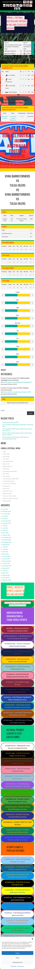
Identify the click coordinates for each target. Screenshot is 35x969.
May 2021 (5, 530)
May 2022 (5, 518)
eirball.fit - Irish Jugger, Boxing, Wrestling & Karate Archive (17, 906)
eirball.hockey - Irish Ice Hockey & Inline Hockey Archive (17, 644)
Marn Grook (6, 488)
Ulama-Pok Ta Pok (7, 491)
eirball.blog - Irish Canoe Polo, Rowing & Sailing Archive (17, 875)
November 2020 (6, 540)
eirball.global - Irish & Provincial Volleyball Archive (17, 667)
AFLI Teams (6, 473)
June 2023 (5, 509)
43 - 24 (22, 116)
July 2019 (4, 570)
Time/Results (22, 113)
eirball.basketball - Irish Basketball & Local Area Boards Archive (18, 637)
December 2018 (6, 580)
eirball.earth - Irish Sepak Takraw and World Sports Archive (17, 713)
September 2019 (6, 566)
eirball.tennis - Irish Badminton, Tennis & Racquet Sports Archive (17, 785)
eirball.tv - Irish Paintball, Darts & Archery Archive (17, 929)
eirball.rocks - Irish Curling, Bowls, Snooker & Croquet (17, 860)
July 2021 (4, 525)
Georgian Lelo (6, 486)
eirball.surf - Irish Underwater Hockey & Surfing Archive (17, 921)
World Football (7, 501)
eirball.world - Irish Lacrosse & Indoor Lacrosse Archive (17, 660)
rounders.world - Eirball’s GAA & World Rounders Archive (17, 808)
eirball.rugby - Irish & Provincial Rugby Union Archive (17, 754)
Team (6, 71)
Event (13, 113)
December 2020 (6, 537)
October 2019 (6, 563)
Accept (17, 953)
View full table (30, 95)
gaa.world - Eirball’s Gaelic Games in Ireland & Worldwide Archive (17, 792)
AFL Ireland (6, 459)
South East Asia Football (9, 496)
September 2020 (6, 542)
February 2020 (6, 556)
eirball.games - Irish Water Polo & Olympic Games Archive (17, 868)
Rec (21, 246)
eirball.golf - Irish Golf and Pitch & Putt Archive (18, 777)
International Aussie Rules (10, 471)
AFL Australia (6, 476)
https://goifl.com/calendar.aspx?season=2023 (17, 392)
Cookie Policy (14, 966)
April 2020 (5, 551)
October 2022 (6, 514)
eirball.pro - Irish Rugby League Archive (17, 683)
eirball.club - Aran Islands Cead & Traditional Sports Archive (17, 838)
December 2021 (6, 521)
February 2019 (6, 575)
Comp (9, 246)
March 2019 (5, 573)
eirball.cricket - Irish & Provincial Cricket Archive (17, 769)
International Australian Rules (11, 478)
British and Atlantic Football (10, 498)
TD (31, 246)
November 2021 (6, 523)
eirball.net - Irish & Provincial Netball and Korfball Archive (17, 675)
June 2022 (5, 516)
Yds (18, 246)
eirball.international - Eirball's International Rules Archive (17, 831)
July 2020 (4, 547)
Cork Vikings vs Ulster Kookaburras (13, 118)
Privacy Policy (21, 966)
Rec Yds (26, 246)
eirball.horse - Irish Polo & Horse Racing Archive (17, 883)
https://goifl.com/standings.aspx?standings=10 (18, 382)
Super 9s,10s (6, 464)
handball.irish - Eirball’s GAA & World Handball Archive (17, 800)
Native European (7, 493)
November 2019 (6, 561)
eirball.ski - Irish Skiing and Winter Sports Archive (17, 914)
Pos (3, 71)
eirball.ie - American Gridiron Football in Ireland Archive (17, 629)
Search (3, 410)
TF (28, 71)
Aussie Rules (6, 456)
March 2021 (5, 532)
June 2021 (5, 528)
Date (4, 113)
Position (4, 246)
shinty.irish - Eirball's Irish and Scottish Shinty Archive (17, 815)
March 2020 (5, 554)
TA (32, 71)
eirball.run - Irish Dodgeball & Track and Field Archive (17, 898)
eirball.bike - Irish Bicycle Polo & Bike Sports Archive (17, 891)
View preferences (17, 962)
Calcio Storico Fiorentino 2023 (10, 422)
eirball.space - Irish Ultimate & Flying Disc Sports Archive (17, 721)
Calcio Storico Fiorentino (9, 483)
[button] (32, 939)
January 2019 (5, 577)
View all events (30, 123)
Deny (17, 957)
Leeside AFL (6, 468)
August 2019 (5, 568)
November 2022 (6, 511)
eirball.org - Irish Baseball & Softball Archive (17, 652)
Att (14, 246)
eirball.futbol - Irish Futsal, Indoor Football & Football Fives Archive (17, 706)
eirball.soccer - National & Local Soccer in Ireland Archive (17, 746)
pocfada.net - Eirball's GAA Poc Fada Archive (17, 823)
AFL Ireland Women (8, 461)
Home (4, 451)
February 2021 (6, 535)
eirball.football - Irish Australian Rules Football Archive (17, 690)
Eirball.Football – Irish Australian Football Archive (18, 146)
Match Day (30, 113)
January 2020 (5, 558)
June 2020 (5, 549)
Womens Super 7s (7, 466)
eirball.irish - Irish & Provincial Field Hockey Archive (17, 762)
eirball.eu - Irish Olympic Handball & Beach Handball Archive (17, 698)
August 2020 (5, 544)
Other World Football (8, 481)
